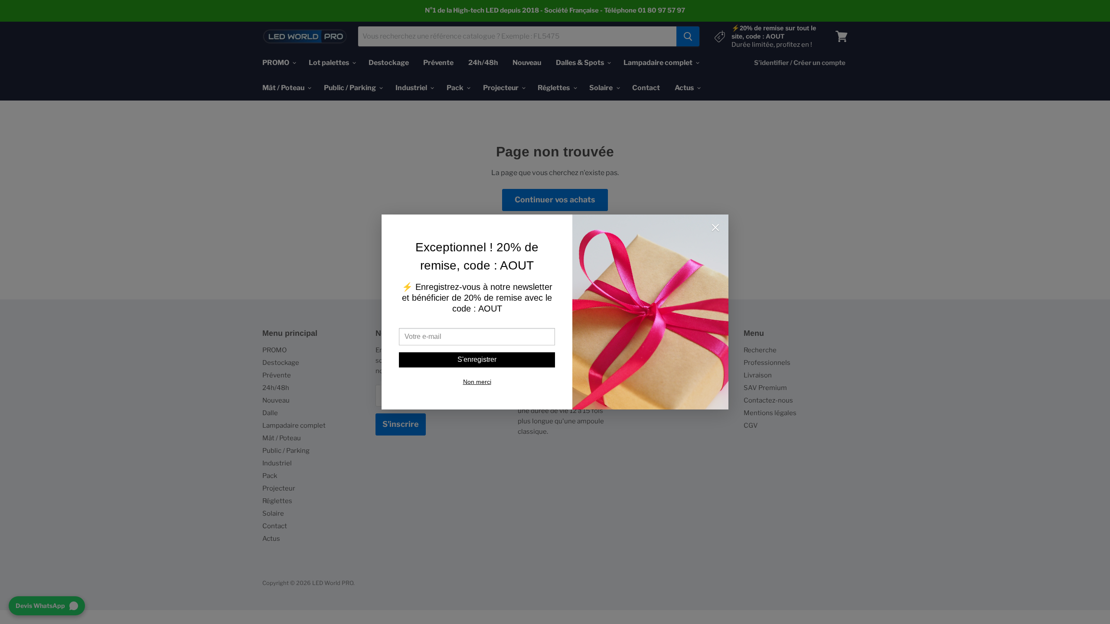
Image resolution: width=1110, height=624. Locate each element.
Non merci (477, 381)
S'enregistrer (476, 359)
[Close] (715, 228)
